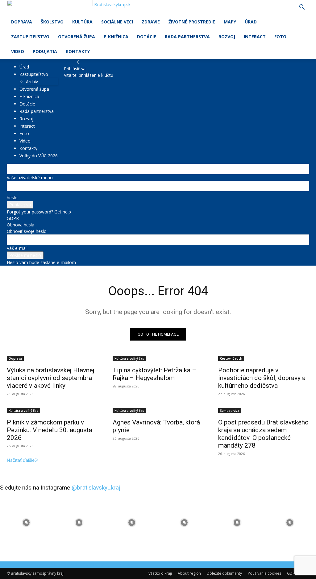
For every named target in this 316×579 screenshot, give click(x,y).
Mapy (230, 22)
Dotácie (146, 36)
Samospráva (229, 410)
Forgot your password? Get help (39, 212)
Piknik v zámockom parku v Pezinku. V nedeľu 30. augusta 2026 (49, 430)
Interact (255, 36)
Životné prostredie (191, 22)
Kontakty (78, 51)
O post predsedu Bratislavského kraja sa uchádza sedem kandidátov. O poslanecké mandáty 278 (263, 434)
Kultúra (82, 22)
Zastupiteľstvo (30, 36)
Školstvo (52, 22)
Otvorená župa (76, 36)
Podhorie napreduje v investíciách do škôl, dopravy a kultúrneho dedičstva (262, 377)
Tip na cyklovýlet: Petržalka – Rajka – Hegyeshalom (154, 374)
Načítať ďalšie (21, 460)
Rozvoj (226, 36)
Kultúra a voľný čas (129, 358)
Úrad (251, 22)
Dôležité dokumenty (224, 573)
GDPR (13, 218)
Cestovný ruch (231, 358)
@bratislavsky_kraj (96, 487)
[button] (301, 8)
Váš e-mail (17, 248)
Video (17, 51)
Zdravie (151, 22)
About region (189, 573)
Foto (280, 36)
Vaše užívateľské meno (30, 177)
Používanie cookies (264, 573)
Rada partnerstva (187, 36)
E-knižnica (116, 36)
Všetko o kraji (160, 573)
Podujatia (45, 51)
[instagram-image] (26, 522)
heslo (12, 198)
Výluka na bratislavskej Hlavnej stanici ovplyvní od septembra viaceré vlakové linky (50, 377)
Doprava (21, 22)
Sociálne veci (117, 22)
